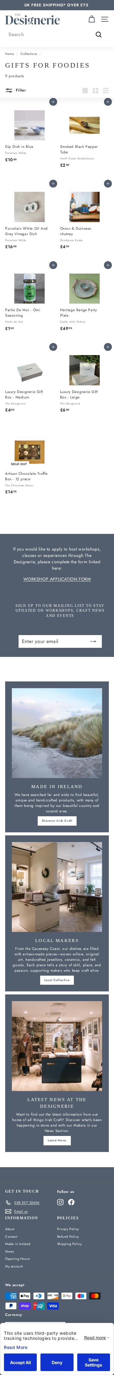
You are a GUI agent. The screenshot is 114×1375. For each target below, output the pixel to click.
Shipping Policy (69, 1243)
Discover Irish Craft (57, 820)
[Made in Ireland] (57, 733)
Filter (20, 90)
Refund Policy (68, 1236)
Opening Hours (17, 1258)
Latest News (57, 1140)
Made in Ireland (17, 1243)
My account (14, 1266)
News (9, 1251)
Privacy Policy (68, 1229)
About (10, 1229)
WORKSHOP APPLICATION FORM (57, 579)
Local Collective (57, 980)
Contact (11, 1236)
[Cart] (92, 19)
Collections (29, 54)
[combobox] (57, 34)
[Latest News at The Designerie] (57, 1046)
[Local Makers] (57, 887)
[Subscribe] (93, 641)
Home (9, 54)
